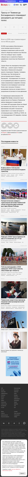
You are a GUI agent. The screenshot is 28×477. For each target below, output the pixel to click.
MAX (9, 134)
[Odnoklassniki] (8, 423)
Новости (6, 10)
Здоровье (16, 403)
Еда (15, 407)
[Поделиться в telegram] (22, 27)
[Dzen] (19, 423)
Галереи (15, 411)
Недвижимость (4, 393)
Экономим (16, 389)
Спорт (2, 398)
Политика (3, 395)
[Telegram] (14, 423)
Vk (17, 132)
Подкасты (16, 396)
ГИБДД (15, 416)
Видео (2, 411)
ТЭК (15, 405)
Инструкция (3, 405)
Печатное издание (5, 416)
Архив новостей (4, 414)
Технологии (3, 402)
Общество (16, 391)
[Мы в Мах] (16, 5)
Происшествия (17, 388)
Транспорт (11, 10)
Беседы (2, 389)
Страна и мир (4, 403)
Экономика (16, 400)
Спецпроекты (17, 414)
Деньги (2, 396)
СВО (2, 388)
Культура (16, 395)
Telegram (4, 132)
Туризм (15, 402)
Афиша (2, 400)
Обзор (15, 393)
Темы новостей (17, 413)
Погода (2, 407)
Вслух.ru (5, 5)
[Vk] (3, 423)
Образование (17, 398)
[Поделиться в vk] (5, 27)
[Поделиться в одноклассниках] (14, 27)
